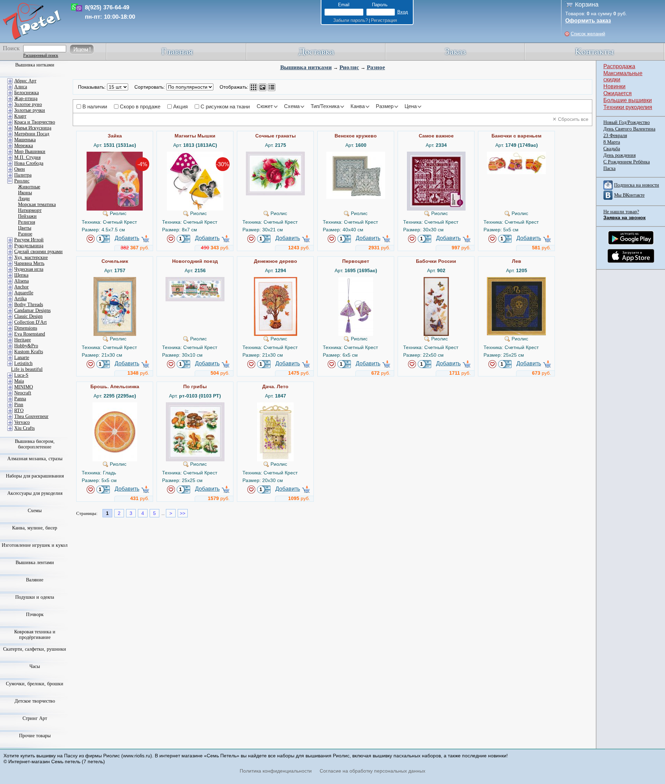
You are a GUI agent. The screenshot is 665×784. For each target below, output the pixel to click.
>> (182, 513)
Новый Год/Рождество (626, 122)
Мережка (23, 145)
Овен (19, 169)
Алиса (20, 86)
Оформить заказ (588, 21)
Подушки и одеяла (34, 597)
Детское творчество (35, 701)
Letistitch (23, 363)
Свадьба (611, 148)
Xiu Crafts (24, 428)
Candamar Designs (32, 310)
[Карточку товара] (253, 87)
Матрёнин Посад (31, 133)
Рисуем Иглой (29, 239)
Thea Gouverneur (31, 416)
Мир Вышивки (29, 151)
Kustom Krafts (28, 351)
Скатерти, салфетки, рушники (34, 649)
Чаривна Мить (29, 263)
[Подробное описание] (271, 87)
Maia (19, 381)
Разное (376, 67)
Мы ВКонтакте (629, 195)
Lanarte (21, 357)
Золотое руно (28, 104)
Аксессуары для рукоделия (34, 493)
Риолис (349, 67)
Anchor (21, 286)
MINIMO (23, 387)
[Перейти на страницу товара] (115, 154)
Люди (24, 198)
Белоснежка (26, 92)
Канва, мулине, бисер (34, 528)
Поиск (11, 48)
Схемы (35, 510)
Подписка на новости (636, 185)
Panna (20, 398)
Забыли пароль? (350, 20)
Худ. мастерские (31, 257)
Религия (26, 222)
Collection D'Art (30, 322)
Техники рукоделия (627, 107)
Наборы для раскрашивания (35, 476)
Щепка (21, 275)
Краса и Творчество (34, 122)
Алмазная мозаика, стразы (34, 458)
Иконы (25, 192)
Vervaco (22, 422)
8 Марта (611, 142)
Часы (34, 666)
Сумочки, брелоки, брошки (34, 683)
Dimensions (25, 328)
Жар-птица (25, 98)
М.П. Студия (27, 157)
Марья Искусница (32, 128)
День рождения (619, 155)
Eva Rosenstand (29, 334)
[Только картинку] (262, 87)
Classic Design (28, 316)
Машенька (25, 139)
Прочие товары (35, 735)
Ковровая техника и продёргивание (34, 634)
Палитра (23, 175)
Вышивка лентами (35, 562)
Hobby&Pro (26, 345)
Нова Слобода (28, 163)
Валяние (34, 579)
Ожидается (617, 93)
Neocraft (22, 392)
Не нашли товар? (621, 211)
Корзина (586, 4)
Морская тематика (37, 204)
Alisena (21, 281)
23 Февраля (615, 135)
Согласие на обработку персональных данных (372, 771)
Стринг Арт (35, 718)
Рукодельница (28, 245)
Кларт (20, 116)
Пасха (609, 168)
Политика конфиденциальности (276, 771)
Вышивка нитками (306, 67)
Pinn (18, 404)
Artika (20, 298)
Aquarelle (23, 292)
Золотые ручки (29, 110)
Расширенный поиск (40, 55)
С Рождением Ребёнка (626, 161)
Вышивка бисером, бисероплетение (35, 444)
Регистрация (384, 20)
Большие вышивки (627, 100)
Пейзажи (27, 216)
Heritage (22, 339)
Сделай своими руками (38, 251)
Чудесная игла (28, 269)
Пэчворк (35, 614)
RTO (19, 410)
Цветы (24, 228)
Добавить (127, 238)
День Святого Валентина (629, 129)
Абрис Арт (25, 80)
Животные (29, 186)
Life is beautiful (27, 369)
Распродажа (619, 66)
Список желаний (588, 33)
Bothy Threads (28, 304)
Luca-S (21, 375)
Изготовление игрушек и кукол (35, 545)
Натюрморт (30, 210)
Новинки (614, 86)
